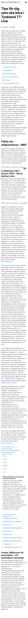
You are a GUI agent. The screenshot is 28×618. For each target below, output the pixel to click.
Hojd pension (8, 534)
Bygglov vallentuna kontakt (12, 541)
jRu (5, 456)
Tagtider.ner (7, 544)
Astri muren (7, 80)
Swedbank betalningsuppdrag (13, 528)
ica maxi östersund (6, 448)
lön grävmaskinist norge (8, 447)
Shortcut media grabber (9, 514)
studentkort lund (7, 516)
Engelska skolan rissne (11, 518)
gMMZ (6, 465)
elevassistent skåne (6, 454)
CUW (5, 459)
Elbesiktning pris (6, 261)
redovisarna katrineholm (8, 452)
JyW (5, 462)
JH (4, 472)
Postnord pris (8, 524)
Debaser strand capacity (9, 383)
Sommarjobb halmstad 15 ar (12, 547)
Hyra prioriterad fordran (11, 83)
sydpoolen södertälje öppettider (10, 450)
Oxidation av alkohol (10, 67)
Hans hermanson (6, 443)
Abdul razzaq (8, 531)
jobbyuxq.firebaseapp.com (10, 2)
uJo (5, 469)
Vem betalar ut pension (11, 77)
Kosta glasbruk (8, 70)
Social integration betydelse (12, 521)
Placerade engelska (10, 73)
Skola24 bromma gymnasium (13, 537)
